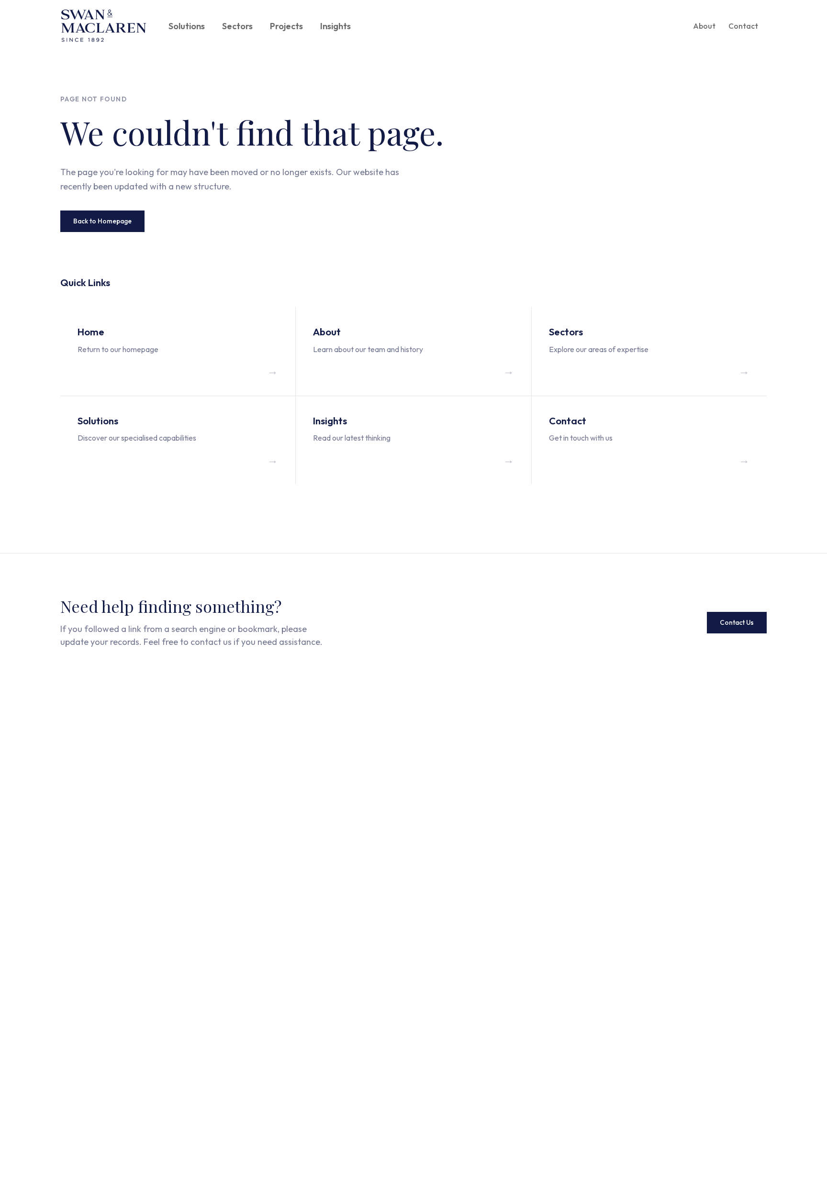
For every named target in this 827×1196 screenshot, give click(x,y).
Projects (286, 26)
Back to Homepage (102, 221)
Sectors (237, 26)
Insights (335, 26)
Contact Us (737, 622)
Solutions (186, 26)
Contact (743, 26)
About (704, 26)
